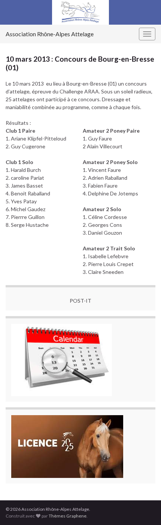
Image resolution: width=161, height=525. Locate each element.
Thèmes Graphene (67, 516)
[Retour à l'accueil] (80, 12)
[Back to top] (144, 508)
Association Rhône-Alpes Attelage (50, 33)
